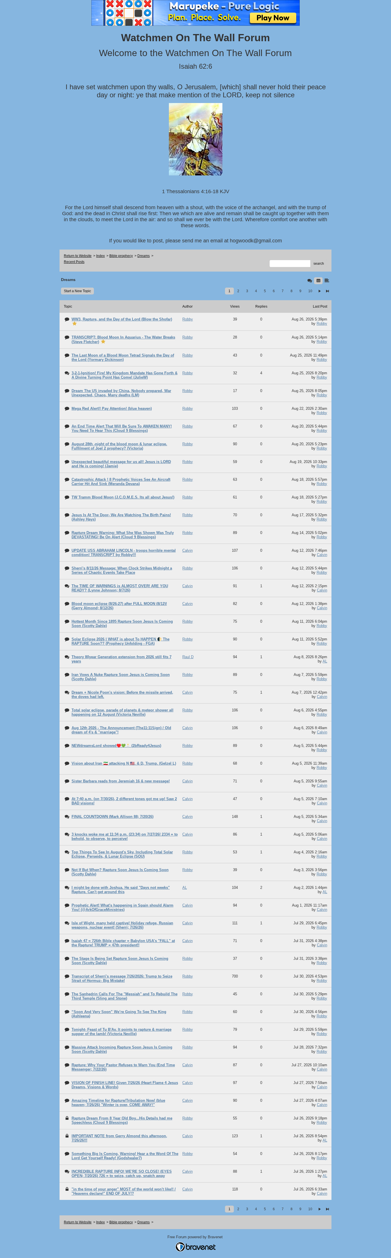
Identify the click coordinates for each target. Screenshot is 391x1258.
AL (325, 661)
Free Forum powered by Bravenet (195, 1237)
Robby (322, 323)
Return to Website (78, 256)
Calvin (322, 555)
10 (310, 291)
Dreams (143, 256)
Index (100, 256)
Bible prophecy (121, 256)
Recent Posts (74, 262)
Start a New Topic (77, 291)
